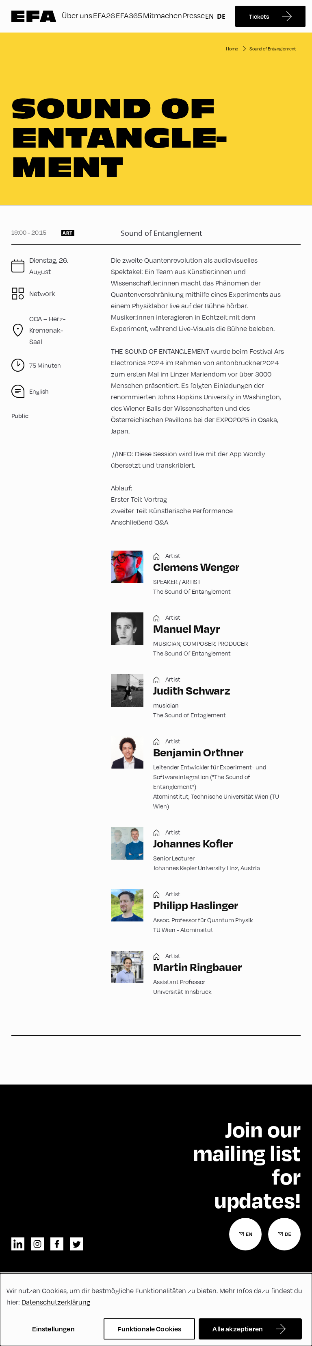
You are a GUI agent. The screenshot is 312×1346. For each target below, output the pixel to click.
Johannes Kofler (193, 843)
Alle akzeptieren (237, 1328)
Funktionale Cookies (149, 1328)
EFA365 (129, 15)
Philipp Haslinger (195, 905)
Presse (194, 15)
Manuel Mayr (186, 628)
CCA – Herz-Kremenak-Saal (47, 330)
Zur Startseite (33, 16)
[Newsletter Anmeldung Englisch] (245, 1234)
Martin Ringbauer (197, 967)
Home (232, 49)
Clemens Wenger (196, 567)
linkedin (17, 1243)
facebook (56, 1243)
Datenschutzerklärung (56, 1302)
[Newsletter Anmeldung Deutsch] (284, 1234)
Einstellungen (53, 1328)
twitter (76, 1243)
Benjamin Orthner (198, 752)
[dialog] (156, 1309)
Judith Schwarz (191, 690)
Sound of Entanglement (272, 49)
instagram (37, 1243)
